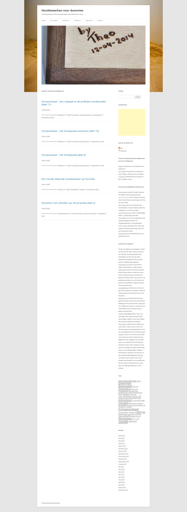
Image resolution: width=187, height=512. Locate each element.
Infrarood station (63, 213)
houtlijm (133, 394)
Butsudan (125, 386)
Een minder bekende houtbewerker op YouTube (68, 179)
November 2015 (123, 456)
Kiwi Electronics (123, 298)
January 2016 (122, 451)
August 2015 (122, 464)
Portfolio (65, 20)
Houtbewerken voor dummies (62, 10)
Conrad (120, 334)
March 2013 (122, 487)
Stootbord (132, 412)
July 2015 (121, 467)
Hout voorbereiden (125, 396)
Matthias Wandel (123, 197)
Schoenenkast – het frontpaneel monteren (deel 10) (70, 131)
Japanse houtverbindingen (128, 398)
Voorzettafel (124, 416)
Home (43, 20)
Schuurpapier (123, 412)
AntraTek (121, 314)
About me (89, 20)
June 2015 (121, 469)
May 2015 (121, 472)
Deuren (135, 387)
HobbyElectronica (124, 265)
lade (143, 400)
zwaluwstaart (123, 423)
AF (119, 171)
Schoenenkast (96, 115)
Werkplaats (125, 418)
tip (143, 412)
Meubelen (60, 115)
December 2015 (123, 454)
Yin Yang (136, 419)
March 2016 (122, 446)
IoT (139, 396)
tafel (139, 412)
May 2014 (121, 480)
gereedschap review (125, 393)
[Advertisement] (131, 122)
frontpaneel (75, 141)
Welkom (138, 416)
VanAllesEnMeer (123, 288)
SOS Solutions (122, 324)
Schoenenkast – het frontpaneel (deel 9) (64, 154)
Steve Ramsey (123, 192)
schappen (122, 407)
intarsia (135, 396)
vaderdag (137, 414)
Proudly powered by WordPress (51, 503)
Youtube (82, 189)
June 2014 (121, 477)
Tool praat (122, 414)
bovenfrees (75, 115)
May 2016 (121, 441)
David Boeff (75, 189)
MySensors (133, 403)
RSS (121, 148)
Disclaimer (54, 20)
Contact (100, 20)
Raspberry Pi (140, 405)
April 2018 (121, 436)
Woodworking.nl (123, 234)
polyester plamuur (86, 115)
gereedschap (133, 391)
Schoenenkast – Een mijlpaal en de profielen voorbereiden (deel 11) (74, 103)
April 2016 (121, 443)
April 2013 (121, 485)
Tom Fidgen (122, 218)
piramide (93, 213)
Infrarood (86, 213)
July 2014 (121, 474)
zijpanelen (133, 421)
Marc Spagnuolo (123, 205)
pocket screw (131, 405)
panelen (140, 403)
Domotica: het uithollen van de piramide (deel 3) (68, 202)
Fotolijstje (134, 389)
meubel (123, 403)
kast (139, 398)
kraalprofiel (137, 401)
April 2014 (121, 482)
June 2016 (121, 438)
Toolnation (121, 177)
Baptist (120, 166)
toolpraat (130, 414)
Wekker (133, 416)
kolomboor (125, 400)
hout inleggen (124, 394)
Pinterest (123, 151)
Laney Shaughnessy (124, 213)
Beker (139, 381)
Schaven (129, 407)
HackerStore (122, 270)
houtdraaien (137, 393)
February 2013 (123, 490)
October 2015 (122, 459)
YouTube (60, 189)
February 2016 (123, 448)
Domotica (77, 20)
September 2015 (123, 461)
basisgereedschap (127, 380)
